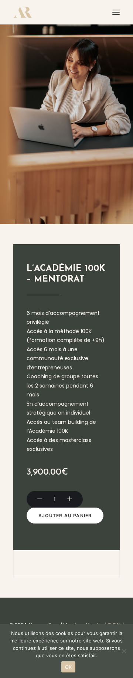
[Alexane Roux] (22, 12)
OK (68, 667)
